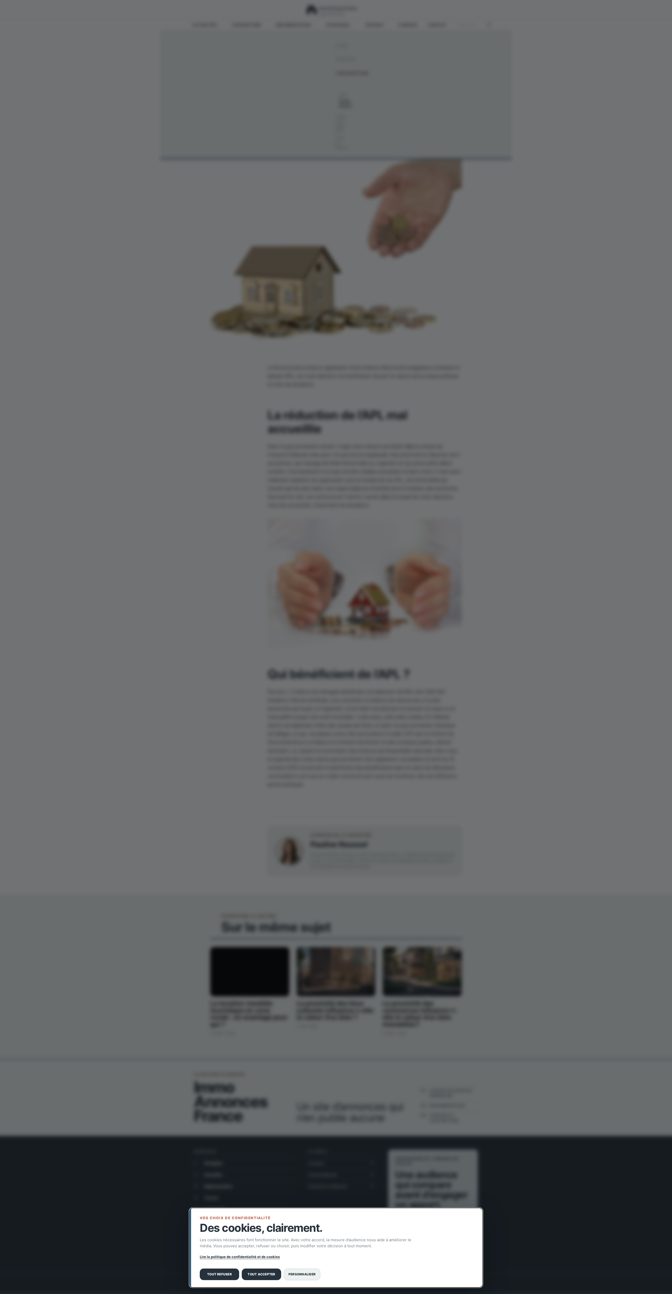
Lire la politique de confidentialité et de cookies (240, 1257)
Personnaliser (302, 1274)
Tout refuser (219, 1274)
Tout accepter (261, 1274)
